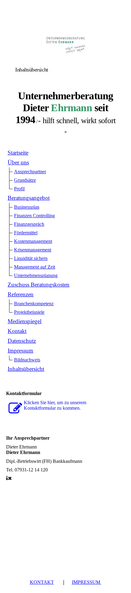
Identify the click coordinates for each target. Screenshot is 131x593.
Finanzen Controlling (34, 215)
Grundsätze (25, 180)
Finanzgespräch (29, 224)
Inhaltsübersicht (26, 369)
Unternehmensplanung (36, 275)
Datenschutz (22, 341)
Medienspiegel (24, 321)
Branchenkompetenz (34, 303)
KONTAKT (42, 582)
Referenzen (21, 294)
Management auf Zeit (34, 266)
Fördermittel (25, 232)
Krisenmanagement (32, 249)
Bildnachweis (27, 359)
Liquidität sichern (31, 258)
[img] (65, 43)
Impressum (20, 350)
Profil (19, 188)
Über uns (18, 162)
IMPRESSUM (86, 582)
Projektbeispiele (29, 312)
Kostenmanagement (33, 241)
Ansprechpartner (30, 171)
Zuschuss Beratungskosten (38, 284)
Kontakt (17, 331)
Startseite (18, 152)
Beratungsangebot (29, 198)
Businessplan (26, 207)
